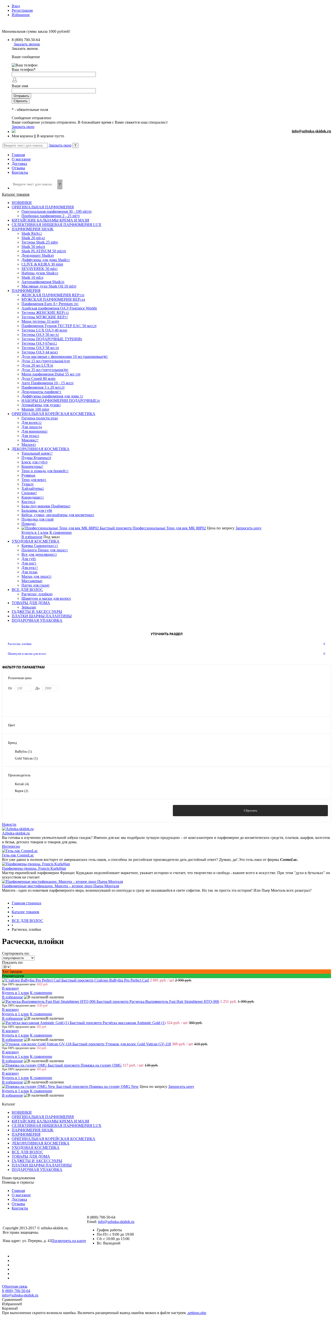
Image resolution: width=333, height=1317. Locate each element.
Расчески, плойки (19, 644)
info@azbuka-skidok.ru (311, 131)
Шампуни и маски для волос (27, 653)
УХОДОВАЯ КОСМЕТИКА (35, 1148)
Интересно (11, 846)
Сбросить (250, 810)
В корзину (10, 988)
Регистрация (22, 10)
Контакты (20, 172)
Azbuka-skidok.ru (16, 833)
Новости (9, 824)
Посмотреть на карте (68, 1241)
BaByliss (23, 751)
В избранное (31, 537)
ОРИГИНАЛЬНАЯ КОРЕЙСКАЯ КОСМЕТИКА (53, 1139)
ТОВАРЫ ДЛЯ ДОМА (31, 1156)
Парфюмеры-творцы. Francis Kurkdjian (34, 868)
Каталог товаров (15, 194)
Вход (16, 6)
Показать (82, 810)
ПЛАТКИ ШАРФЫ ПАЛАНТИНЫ (42, 1165)
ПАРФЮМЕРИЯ (26, 1134)
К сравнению (60, 532)
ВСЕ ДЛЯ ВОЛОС (27, 1152)
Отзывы (18, 168)
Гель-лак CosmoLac (18, 855)
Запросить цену (248, 528)
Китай (22, 784)
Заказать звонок (27, 44)
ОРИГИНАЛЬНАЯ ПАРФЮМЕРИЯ (43, 1117)
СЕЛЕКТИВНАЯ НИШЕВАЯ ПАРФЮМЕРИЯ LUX (56, 1126)
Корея (21, 791)
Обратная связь (14, 1286)
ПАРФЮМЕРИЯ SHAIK (33, 1130)
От (10, 688)
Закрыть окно (23, 127)
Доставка (19, 163)
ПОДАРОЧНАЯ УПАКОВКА (37, 1169)
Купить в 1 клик (35, 532)
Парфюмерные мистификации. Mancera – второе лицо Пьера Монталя (60, 886)
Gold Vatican (26, 758)
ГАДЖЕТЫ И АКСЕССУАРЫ (37, 1161)
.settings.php (196, 1313)
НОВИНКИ (22, 1112)
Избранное (21, 15)
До (37, 688)
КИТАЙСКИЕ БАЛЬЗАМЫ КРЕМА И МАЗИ (50, 1121)
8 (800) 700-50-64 (16, 1291)
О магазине (21, 159)
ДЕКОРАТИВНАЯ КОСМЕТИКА (40, 1143)
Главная (18, 155)
